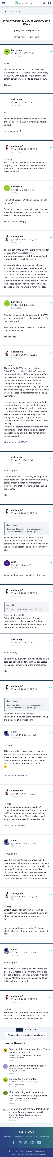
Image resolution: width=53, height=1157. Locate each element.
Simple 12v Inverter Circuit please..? (27, 1065)
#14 (50, 687)
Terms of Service (26, 1151)
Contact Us (18, 1137)
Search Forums (21, 37)
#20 (50, 997)
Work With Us (31, 1137)
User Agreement (39, 1151)
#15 (50, 733)
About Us (7, 1137)
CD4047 (8, 371)
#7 (51, 303)
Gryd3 (21, 1058)
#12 (50, 591)
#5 (51, 188)
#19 (50, 950)
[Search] (44, 3)
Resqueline (22, 1071)
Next (27, 1030)
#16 (50, 792)
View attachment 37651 (15, 825)
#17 (50, 842)
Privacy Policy (13, 1151)
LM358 (25, 374)
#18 (50, 895)
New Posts (34, 37)
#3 (51, 100)
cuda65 (11, 1082)
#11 (51, 563)
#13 (50, 640)
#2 (51, 51)
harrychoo (20, 30)
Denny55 (12, 1098)
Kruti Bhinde (13, 1115)
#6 (51, 238)
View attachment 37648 (15, 775)
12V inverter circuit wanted (23, 1079)
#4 (51, 147)
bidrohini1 (21, 1117)
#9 (51, 458)
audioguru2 (17, 146)
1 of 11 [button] (19, 1030)
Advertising (44, 1137)
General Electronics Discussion (30, 1055)
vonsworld (12, 1068)
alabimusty (16, 99)
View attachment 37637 (15, 442)
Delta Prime (24, 1101)
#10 (50, 511)
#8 (51, 353)
